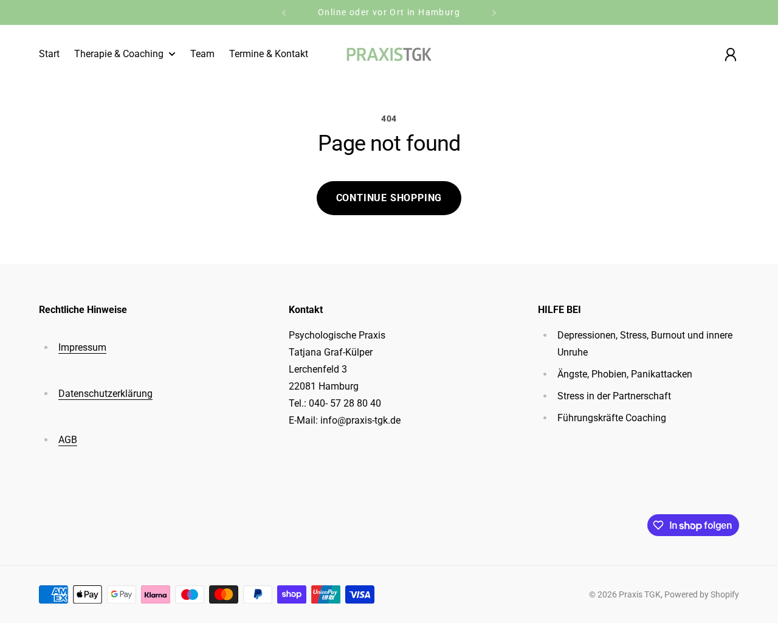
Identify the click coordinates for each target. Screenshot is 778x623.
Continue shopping (389, 198)
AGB (67, 440)
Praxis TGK (640, 594)
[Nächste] (494, 12)
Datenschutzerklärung (105, 393)
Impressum (82, 347)
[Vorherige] (284, 12)
